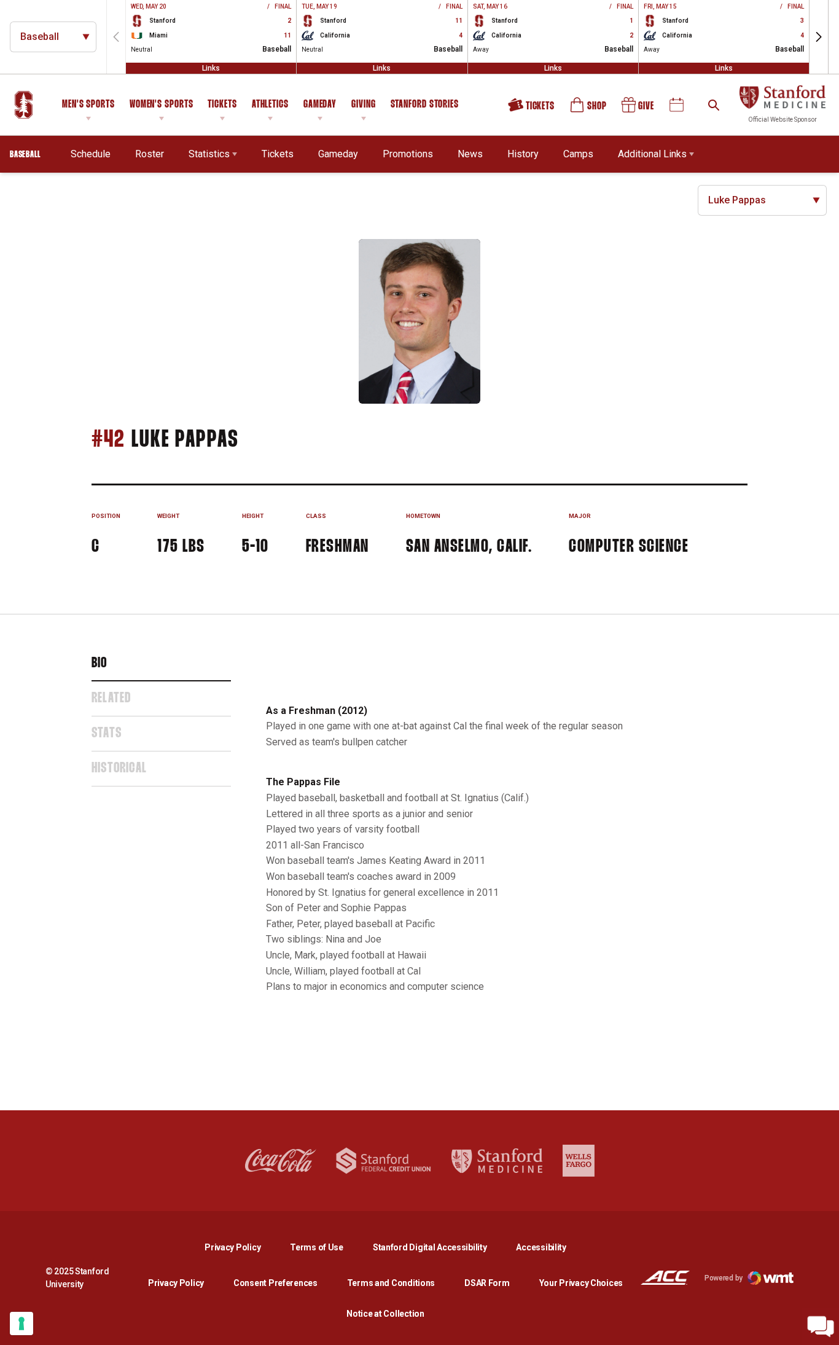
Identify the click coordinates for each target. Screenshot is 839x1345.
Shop (589, 109)
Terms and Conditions (391, 1283)
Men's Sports (88, 105)
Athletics (270, 105)
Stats (107, 733)
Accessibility (541, 1247)
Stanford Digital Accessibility (440, 1247)
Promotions (408, 154)
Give (639, 109)
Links (211, 68)
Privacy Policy (242, 1247)
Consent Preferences (275, 1283)
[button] (819, 37)
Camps (578, 153)
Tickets (222, 105)
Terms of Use (316, 1247)
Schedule (91, 154)
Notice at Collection (385, 1314)
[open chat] (820, 1326)
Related (111, 698)
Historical (119, 768)
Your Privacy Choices (581, 1283)
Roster (149, 154)
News (470, 154)
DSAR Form (486, 1283)
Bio (99, 663)
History (523, 154)
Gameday (320, 105)
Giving (363, 105)
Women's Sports (161, 105)
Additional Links (652, 154)
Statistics (209, 154)
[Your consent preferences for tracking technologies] (21, 1323)
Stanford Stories (425, 106)
